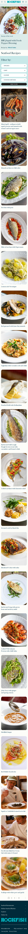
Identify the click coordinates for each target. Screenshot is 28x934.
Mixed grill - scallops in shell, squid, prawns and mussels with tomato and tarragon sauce (11, 126)
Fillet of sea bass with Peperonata (12, 247)
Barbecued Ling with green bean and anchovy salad (10, 608)
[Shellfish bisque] (14, 713)
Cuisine (6, 75)
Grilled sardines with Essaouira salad (13, 488)
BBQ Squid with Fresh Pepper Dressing (11, 41)
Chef (5, 70)
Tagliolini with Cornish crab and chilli (14, 366)
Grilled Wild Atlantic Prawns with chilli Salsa (9, 650)
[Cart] (25, 2)
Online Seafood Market (8, 908)
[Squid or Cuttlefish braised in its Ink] (14, 792)
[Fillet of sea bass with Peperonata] (14, 228)
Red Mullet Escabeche (8, 772)
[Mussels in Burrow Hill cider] (14, 149)
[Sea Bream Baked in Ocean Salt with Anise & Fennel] (14, 832)
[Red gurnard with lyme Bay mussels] (14, 307)
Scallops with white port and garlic (12, 892)
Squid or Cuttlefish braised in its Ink (13, 811)
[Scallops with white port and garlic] (14, 873)
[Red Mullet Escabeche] (14, 753)
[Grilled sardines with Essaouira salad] (14, 469)
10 (19, 898)
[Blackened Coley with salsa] (14, 548)
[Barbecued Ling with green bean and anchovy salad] (14, 588)
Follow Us (4, 915)
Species (6, 65)
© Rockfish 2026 (5, 928)
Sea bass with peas (7, 207)
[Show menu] (1, 2)
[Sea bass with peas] (14, 188)
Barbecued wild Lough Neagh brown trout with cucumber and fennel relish (10, 447)
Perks (25, 928)
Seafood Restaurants (7, 905)
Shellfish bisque (6, 732)
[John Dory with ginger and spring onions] (14, 671)
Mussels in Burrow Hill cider (10, 168)
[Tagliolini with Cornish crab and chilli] (14, 347)
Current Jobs (4, 931)
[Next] (23, 898)
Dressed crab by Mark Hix (10, 528)
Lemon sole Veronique (8, 286)
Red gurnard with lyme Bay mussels (13, 326)
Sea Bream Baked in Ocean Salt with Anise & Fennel (10, 852)
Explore (3, 912)
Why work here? (18, 928)
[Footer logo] (14, 920)
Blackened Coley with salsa (10, 567)
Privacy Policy (13, 931)
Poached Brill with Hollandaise (11, 405)
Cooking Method (10, 80)
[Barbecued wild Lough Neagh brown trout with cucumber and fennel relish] (14, 426)
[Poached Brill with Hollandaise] (14, 386)
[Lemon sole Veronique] (14, 267)
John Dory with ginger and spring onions (8, 692)
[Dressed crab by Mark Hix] (14, 509)
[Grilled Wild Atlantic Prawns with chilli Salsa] (14, 630)
